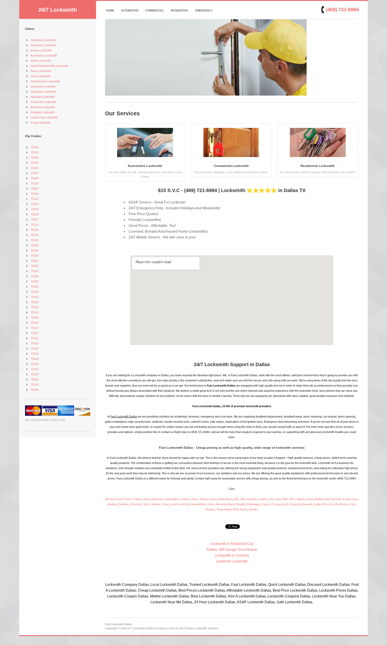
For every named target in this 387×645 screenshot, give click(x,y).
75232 (35, 240)
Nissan (253, 509)
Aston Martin (198, 504)
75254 (35, 255)
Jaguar (300, 499)
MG (236, 499)
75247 (35, 333)
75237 (35, 173)
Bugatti (240, 504)
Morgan (210, 509)
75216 (35, 307)
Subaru (185, 499)
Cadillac (263, 499)
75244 (35, 230)
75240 (35, 147)
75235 (35, 245)
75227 (35, 369)
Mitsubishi (157, 499)
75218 (35, 209)
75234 (35, 235)
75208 (35, 374)
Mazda (109, 499)
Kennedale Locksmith (44, 55)
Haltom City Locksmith (44, 117)
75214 (35, 224)
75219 (35, 183)
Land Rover (177, 504)
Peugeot (295, 504)
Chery (164, 504)
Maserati (306, 504)
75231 (35, 297)
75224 (35, 271)
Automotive (130, 10)
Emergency (204, 10)
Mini (292, 499)
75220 (35, 260)
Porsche (328, 504)
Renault (335, 499)
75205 (35, 266)
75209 (35, 281)
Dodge (317, 504)
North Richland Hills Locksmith (49, 66)
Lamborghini (172, 499)
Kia (271, 499)
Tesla (219, 509)
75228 (35, 214)
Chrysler (277, 504)
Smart (118, 499)
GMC (285, 499)
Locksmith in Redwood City (232, 544)
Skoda (310, 499)
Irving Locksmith (40, 122)
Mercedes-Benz (225, 504)
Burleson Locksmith (43, 107)
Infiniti (221, 499)
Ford (352, 504)
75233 (35, 384)
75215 (35, 353)
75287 (35, 162)
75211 (34, 199)
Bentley (112, 504)
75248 (35, 193)
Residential (180, 10)
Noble (228, 509)
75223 (35, 157)
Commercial (154, 10)
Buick (229, 499)
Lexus (212, 499)
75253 (35, 379)
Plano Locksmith (41, 71)
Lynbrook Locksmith (232, 561)
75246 (35, 178)
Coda (326, 499)
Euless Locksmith (41, 50)
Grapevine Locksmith (43, 91)
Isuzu (354, 499)
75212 (35, 338)
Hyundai (251, 499)
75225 (35, 317)
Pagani (137, 499)
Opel (146, 499)
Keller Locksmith (41, 60)
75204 (35, 204)
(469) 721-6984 (342, 9)
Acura (210, 504)
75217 (35, 328)
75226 (35, 250)
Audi (285, 504)
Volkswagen (253, 504)
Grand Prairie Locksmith (45, 81)
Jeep (278, 499)
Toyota (204, 499)
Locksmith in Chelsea (232, 555)
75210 (35, 343)
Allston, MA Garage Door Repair (231, 549)
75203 (35, 152)
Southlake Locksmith (43, 40)
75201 (35, 322)
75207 (35, 219)
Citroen (127, 499)
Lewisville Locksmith (43, 86)
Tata (242, 499)
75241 (35, 312)
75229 (35, 348)
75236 (35, 168)
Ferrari (266, 504)
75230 (35, 364)
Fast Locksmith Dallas (118, 624)
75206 (35, 276)
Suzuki (346, 499)
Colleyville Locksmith (43, 102)
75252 (35, 302)
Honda (156, 504)
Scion (146, 504)
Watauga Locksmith (43, 96)
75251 (35, 286)
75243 (35, 291)
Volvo (194, 499)
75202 (35, 188)
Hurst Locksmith (40, 76)
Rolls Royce (240, 509)
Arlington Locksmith (43, 112)
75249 (35, 359)
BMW (318, 499)
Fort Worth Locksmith (43, 45)
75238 (35, 389)
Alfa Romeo (341, 504)
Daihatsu (123, 504)
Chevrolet (136, 504)
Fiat (187, 504)
